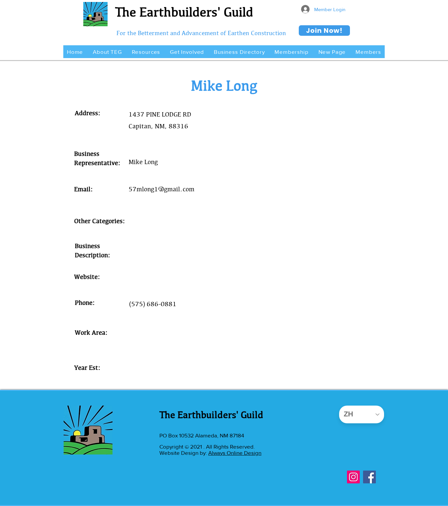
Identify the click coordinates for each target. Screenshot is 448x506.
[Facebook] (369, 477)
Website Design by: (183, 453)
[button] (107, 51)
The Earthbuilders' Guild (184, 12)
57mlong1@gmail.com (161, 189)
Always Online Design (234, 453)
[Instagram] (353, 477)
